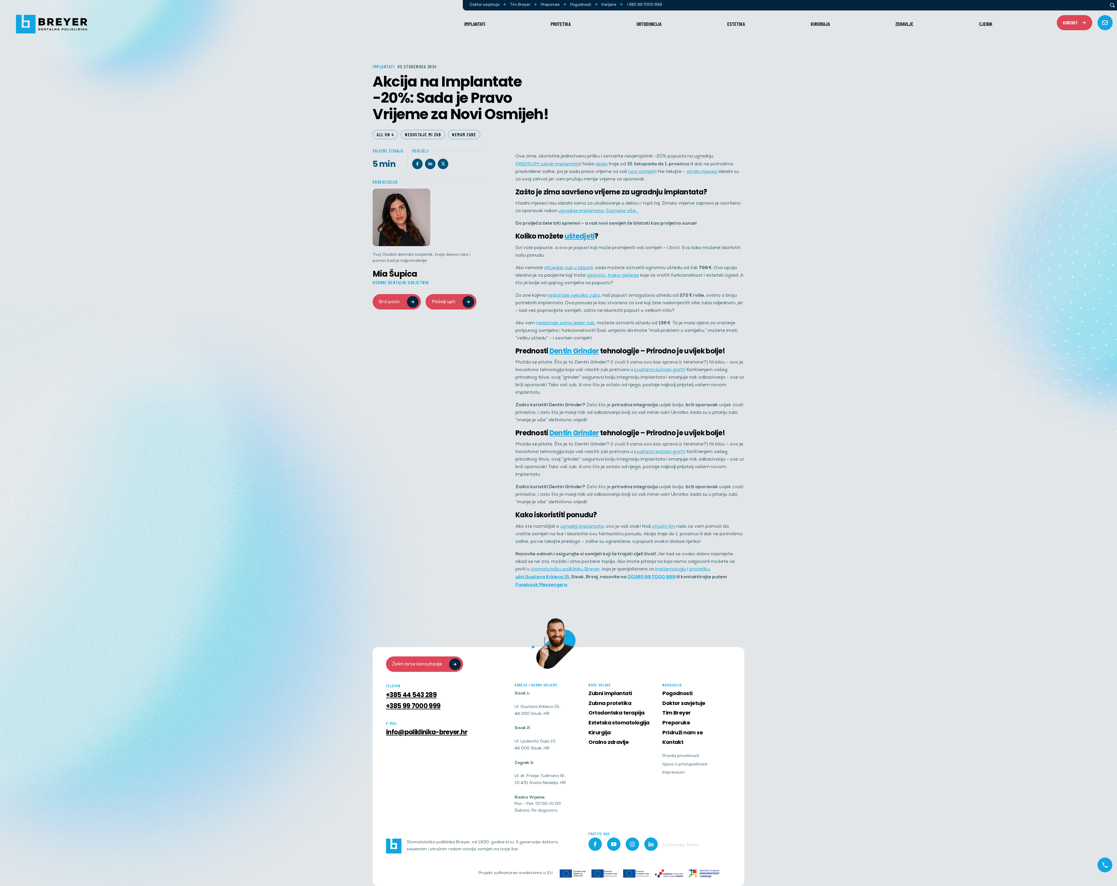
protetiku (699, 569)
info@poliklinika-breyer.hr (426, 732)
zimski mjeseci (701, 172)
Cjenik (986, 24)
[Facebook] (417, 164)
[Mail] (1105, 22)
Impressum (673, 772)
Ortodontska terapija (616, 712)
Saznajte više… (622, 211)
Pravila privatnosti (680, 756)
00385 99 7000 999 (651, 577)
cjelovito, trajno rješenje (613, 275)
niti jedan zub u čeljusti (568, 268)
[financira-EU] (604, 873)
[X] (443, 164)
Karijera (609, 5)
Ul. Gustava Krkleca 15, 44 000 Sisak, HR (537, 711)
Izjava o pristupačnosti (684, 764)
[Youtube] (613, 844)
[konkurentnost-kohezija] (704, 873)
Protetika (561, 24)
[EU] (573, 873)
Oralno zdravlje (608, 742)
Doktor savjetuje (484, 5)
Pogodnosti (580, 5)
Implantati (474, 24)
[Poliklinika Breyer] (51, 24)
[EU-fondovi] (669, 873)
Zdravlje (904, 24)
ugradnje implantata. (581, 211)
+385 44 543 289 (411, 694)
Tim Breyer (520, 5)
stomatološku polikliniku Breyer (565, 569)
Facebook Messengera (541, 585)
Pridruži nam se (682, 732)
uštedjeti (580, 236)
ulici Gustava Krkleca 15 (542, 577)
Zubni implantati (610, 693)
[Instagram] (632, 844)
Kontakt (672, 742)
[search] (1112, 5)
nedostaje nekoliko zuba (573, 295)
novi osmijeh (641, 172)
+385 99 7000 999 (644, 5)
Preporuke (550, 5)
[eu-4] (636, 873)
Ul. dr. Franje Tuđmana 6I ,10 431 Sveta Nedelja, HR (540, 780)
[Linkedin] (430, 164)
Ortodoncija (648, 24)
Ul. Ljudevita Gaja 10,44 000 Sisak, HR (535, 745)
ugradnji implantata (582, 526)
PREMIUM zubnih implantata (547, 164)
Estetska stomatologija (618, 722)
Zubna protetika (609, 703)
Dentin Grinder (574, 351)
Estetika (736, 24)
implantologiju (670, 569)
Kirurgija (820, 24)
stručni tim (663, 526)
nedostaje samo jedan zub (565, 323)
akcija (601, 164)
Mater (693, 845)
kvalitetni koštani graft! (659, 370)
